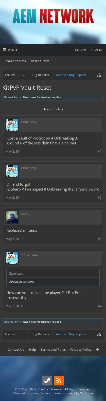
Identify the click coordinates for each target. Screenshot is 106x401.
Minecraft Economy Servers (32, 393)
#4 (100, 306)
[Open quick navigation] (99, 75)
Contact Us (16, 349)
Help (32, 349)
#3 (100, 239)
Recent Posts (40, 61)
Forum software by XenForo (73, 393)
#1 (100, 151)
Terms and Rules (53, 349)
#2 (100, 197)
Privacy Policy (80, 349)
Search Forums (15, 61)
